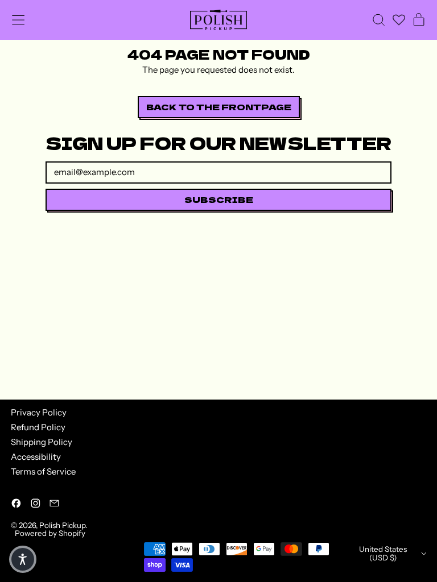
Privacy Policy (39, 412)
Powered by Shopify (50, 533)
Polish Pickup (62, 525)
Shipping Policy (41, 441)
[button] (378, 20)
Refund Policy (38, 427)
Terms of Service (43, 471)
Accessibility (36, 456)
